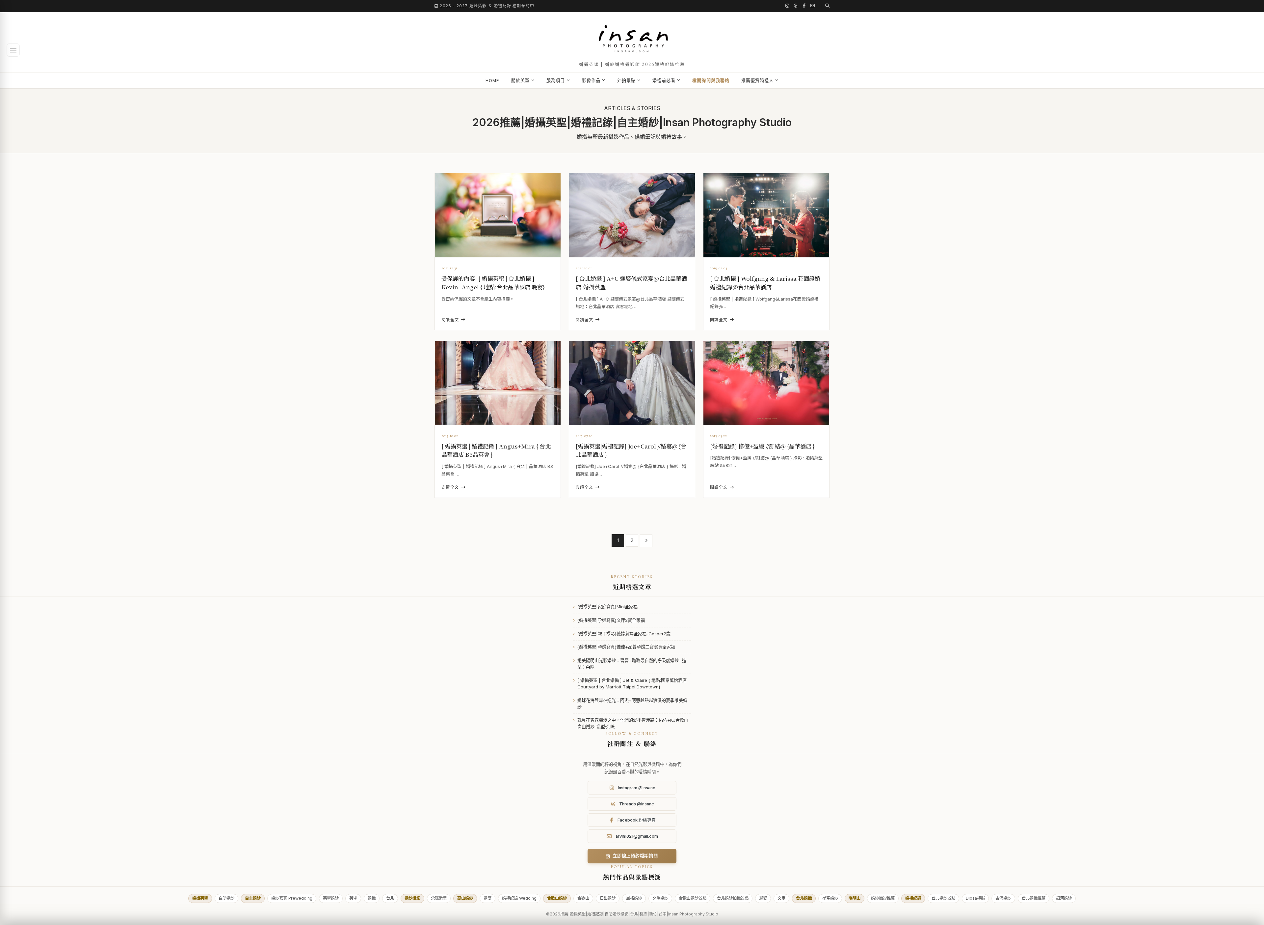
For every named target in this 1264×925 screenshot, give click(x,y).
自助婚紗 (226, 898)
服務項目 (555, 80)
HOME (492, 80)
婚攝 (372, 898)
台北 (390, 898)
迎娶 (763, 898)
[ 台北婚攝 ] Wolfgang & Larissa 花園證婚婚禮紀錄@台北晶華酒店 (765, 282)
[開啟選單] (13, 50)
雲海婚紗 (1003, 898)
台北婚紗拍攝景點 (733, 898)
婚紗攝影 (412, 898)
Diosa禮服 (975, 898)
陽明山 (854, 898)
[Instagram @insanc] (787, 6)
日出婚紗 (608, 898)
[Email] (812, 6)
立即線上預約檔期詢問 (635, 855)
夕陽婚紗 (660, 898)
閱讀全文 (450, 319)
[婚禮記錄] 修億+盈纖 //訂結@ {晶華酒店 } (762, 446)
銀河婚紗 (1064, 898)
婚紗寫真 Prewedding (291, 898)
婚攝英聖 (200, 898)
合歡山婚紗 (557, 898)
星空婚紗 (830, 898)
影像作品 (591, 80)
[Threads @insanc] (796, 6)
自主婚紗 (253, 898)
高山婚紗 (465, 898)
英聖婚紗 (331, 898)
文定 (781, 898)
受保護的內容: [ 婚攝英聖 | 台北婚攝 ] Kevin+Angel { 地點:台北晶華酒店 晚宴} (493, 282)
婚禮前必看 (663, 80)
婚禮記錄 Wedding (519, 898)
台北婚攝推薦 (1033, 898)
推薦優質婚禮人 (757, 80)
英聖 (353, 898)
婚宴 (487, 898)
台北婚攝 (804, 898)
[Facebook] (804, 6)
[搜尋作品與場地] (825, 6)
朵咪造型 (439, 898)
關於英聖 (520, 80)
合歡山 (583, 898)
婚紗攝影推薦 (883, 898)
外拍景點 (626, 80)
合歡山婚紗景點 (692, 898)
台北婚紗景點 (943, 898)
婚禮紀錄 (913, 898)
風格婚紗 (634, 898)
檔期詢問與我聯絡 (710, 80)
